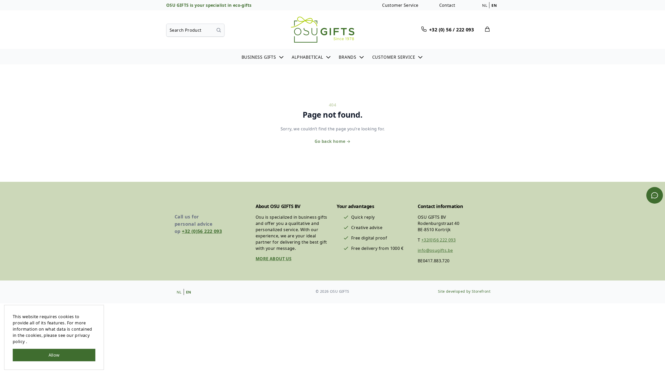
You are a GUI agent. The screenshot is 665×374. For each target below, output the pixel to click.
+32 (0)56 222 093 (202, 231)
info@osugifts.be (435, 250)
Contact (447, 5)
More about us (273, 259)
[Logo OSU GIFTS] (322, 30)
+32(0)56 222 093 (438, 240)
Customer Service (400, 5)
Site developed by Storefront (464, 291)
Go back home (333, 141)
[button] (263, 56)
